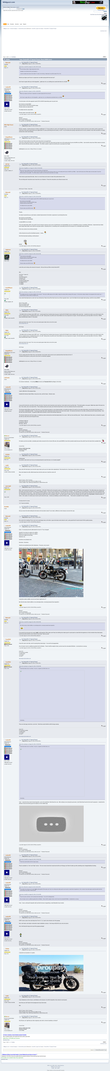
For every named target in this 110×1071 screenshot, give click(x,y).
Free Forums (57, 1066)
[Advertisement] (55, 43)
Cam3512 (8, 639)
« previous (102, 30)
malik (7, 465)
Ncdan (41, 28)
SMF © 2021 (54, 1065)
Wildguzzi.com (9, 2)
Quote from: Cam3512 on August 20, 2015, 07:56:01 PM (30, 859)
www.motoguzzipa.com (23, 323)
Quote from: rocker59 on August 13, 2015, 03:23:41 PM (30, 196)
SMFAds (52, 1066)
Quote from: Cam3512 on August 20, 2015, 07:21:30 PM (30, 894)
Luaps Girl (38, 28)
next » (105, 30)
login (14, 7)
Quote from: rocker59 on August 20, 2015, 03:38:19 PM (30, 621)
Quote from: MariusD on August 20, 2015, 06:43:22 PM (29, 886)
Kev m (7, 435)
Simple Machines (61, 1065)
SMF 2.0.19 (49, 1065)
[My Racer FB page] (5, 300)
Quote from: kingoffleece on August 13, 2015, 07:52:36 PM (30, 168)
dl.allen (8, 454)
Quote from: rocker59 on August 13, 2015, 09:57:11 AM (30, 66)
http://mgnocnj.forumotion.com (25, 658)
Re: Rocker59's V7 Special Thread (29, 62)
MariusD (8, 62)
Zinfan (7, 948)
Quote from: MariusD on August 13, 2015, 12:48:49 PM (29, 91)
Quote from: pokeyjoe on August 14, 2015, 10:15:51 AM (30, 291)
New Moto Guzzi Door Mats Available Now (98, 14)
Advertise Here (6, 1040)
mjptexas (8, 249)
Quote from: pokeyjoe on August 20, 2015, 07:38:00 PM (30, 666)
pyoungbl (8, 486)
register (17, 7)
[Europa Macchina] (5, 317)
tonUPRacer (9, 287)
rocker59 (33, 28)
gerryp (7, 164)
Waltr (7, 310)
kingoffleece (9, 137)
